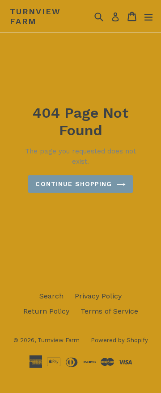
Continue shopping (73, 183)
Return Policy (46, 311)
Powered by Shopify (119, 340)
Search (51, 296)
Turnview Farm (35, 16)
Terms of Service (109, 311)
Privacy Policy (98, 296)
